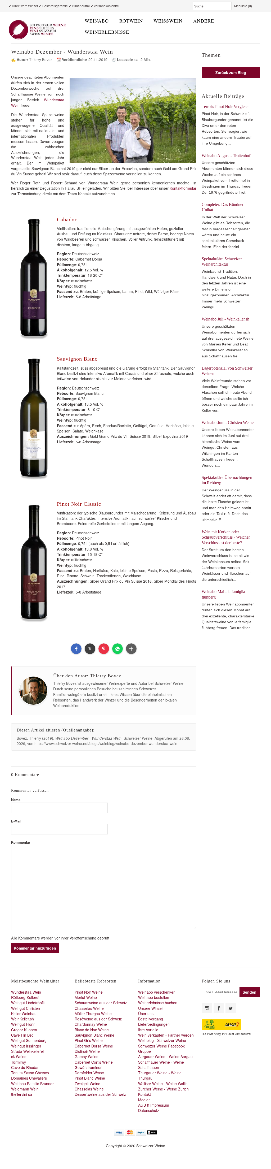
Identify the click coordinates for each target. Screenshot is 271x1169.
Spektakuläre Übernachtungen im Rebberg (227, 480)
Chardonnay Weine (91, 1024)
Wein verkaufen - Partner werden (166, 1035)
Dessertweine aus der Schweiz (100, 1094)
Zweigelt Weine (87, 1083)
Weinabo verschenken (156, 992)
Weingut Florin (23, 1024)
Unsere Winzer (150, 1008)
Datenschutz (148, 1110)
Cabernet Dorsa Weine (94, 1046)
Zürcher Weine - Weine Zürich (163, 1089)
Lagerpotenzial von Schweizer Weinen (227, 371)
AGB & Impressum (153, 1105)
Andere (203, 21)
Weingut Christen (25, 1008)
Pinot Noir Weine (89, 992)
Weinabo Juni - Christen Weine (228, 422)
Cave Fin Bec (22, 1035)
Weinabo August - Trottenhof (226, 155)
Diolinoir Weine (87, 1051)
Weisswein (168, 21)
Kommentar (20, 842)
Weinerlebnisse (107, 32)
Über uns (145, 1013)
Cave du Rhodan (25, 1067)
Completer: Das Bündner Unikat (222, 207)
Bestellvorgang (150, 1018)
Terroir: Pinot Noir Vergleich (226, 106)
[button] (76, 648)
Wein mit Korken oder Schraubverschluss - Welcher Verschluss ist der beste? (226, 537)
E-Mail (16, 821)
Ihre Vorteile (148, 1029)
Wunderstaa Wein (26, 992)
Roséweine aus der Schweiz (98, 1018)
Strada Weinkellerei (27, 1051)
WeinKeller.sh (22, 1018)
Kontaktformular (183, 188)
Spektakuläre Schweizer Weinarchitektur (222, 261)
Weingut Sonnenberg (29, 1040)
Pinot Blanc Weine (90, 1078)
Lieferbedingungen (154, 1024)
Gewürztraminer (88, 1067)
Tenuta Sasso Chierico (30, 1072)
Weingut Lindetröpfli (27, 1002)
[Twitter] (230, 1008)
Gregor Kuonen (24, 1029)
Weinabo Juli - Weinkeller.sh (225, 319)
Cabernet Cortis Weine (94, 1062)
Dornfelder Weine (89, 1072)
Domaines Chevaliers (29, 1078)
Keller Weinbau (24, 1013)
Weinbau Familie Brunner (32, 1083)
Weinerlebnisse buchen (157, 1002)
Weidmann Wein (25, 1089)
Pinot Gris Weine (89, 1040)
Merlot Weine (86, 997)
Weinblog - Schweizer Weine (162, 1040)
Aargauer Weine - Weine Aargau (165, 1056)
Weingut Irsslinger (26, 1046)
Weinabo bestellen (153, 997)
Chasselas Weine (89, 1008)
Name (15, 799)
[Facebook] (219, 1008)
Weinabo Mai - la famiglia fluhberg (223, 594)
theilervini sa (21, 1094)
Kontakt (144, 1094)
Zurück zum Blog (230, 72)
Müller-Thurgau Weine (93, 1013)
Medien (144, 1099)
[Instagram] (207, 1008)
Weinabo (97, 21)
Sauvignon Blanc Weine (94, 1035)
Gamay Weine (86, 1056)
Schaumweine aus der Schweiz (101, 1002)
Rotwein (131, 21)
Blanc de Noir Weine (92, 1029)
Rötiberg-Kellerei (25, 997)
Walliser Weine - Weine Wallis (162, 1083)
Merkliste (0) (243, 5)
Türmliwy (18, 1062)
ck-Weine (18, 1056)
